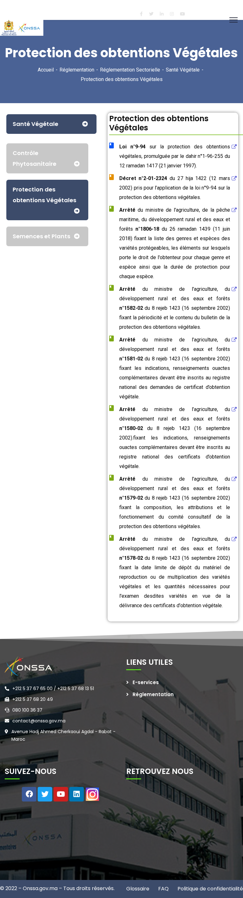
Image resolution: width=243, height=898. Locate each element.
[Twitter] (45, 794)
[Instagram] (92, 794)
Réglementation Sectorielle (130, 70)
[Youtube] (60, 794)
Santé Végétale (183, 70)
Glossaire (137, 888)
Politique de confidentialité (209, 888)
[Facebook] (29, 794)
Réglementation (76, 70)
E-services (146, 682)
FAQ (163, 888)
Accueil (46, 70)
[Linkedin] (76, 794)
